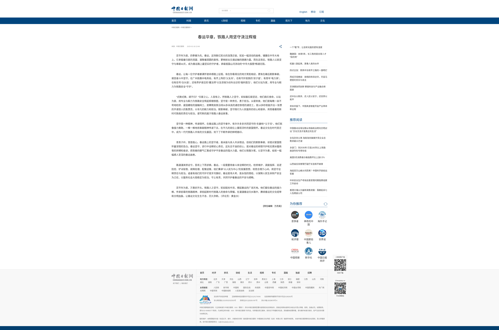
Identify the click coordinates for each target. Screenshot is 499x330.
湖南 (210, 282)
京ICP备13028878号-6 (269, 300)
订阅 (321, 12)
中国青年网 (269, 288)
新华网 (226, 288)
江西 (306, 279)
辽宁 (247, 279)
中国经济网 (282, 288)
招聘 (310, 273)
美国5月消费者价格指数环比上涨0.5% (307, 157)
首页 (174, 20)
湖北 (202, 282)
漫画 (273, 20)
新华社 (308, 257)
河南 (322, 279)
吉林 (255, 279)
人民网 (216, 288)
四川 (250, 282)
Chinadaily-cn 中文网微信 (340, 288)
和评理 (294, 239)
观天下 (288, 20)
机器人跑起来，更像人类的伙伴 (304, 64)
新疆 (290, 282)
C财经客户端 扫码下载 (340, 265)
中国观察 (295, 257)
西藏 (274, 282)
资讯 (206, 20)
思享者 (294, 221)
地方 (307, 20)
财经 (238, 273)
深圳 (298, 282)
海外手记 (322, 221)
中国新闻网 (226, 291)
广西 (226, 282)
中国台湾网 (296, 288)
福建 (298, 279)
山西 (239, 279)
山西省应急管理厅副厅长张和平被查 (306, 164)
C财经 (224, 20)
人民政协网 (239, 291)
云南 (266, 282)
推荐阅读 (296, 120)
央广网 (321, 288)
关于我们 (176, 283)
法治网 (251, 291)
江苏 (281, 279)
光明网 (202, 291)
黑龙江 (264, 279)
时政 (188, 20)
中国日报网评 (185, 27)
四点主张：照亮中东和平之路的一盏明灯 (308, 70)
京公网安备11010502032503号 (225, 300)
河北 (231, 279)
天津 (223, 279)
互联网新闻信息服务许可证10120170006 (246, 297)
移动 (313, 12)
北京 (215, 279)
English (303, 12)
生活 (250, 273)
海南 (234, 282)
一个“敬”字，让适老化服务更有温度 (306, 47)
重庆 (242, 282)
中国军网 (213, 291)
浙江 (289, 279)
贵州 (258, 282)
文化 (322, 20)
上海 (273, 279)
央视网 (257, 288)
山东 (314, 279)
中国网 (236, 288)
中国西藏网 (309, 288)
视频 (243, 20)
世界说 (322, 239)
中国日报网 (175, 27)
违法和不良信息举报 (221, 297)
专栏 (258, 20)
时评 (214, 273)
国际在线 (246, 288)
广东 (218, 282)
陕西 (282, 282)
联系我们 (185, 283)
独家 (298, 273)
